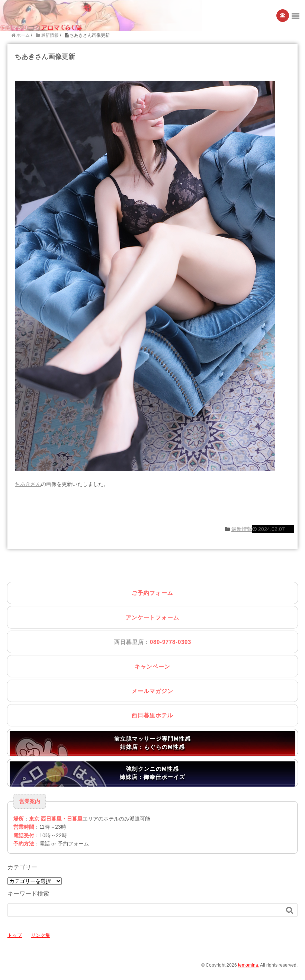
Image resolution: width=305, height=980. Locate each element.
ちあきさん (28, 484)
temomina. (248, 965)
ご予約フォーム (152, 593)
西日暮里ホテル (152, 715)
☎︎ (282, 15)
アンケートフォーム (152, 617)
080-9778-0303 (170, 642)
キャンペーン (152, 666)
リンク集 (40, 935)
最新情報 (241, 529)
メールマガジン (152, 691)
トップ (14, 935)
